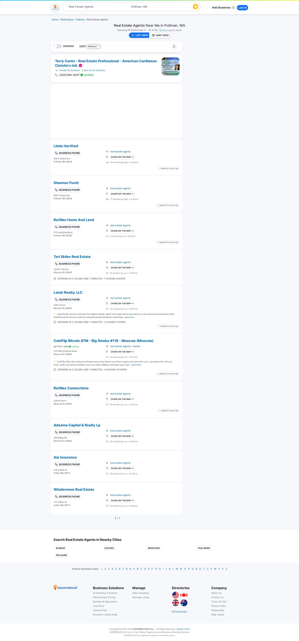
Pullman (204, 548)
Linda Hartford (66, 146)
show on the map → (122, 157)
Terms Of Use (218, 601)
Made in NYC (183, 629)
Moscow (154, 548)
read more (129, 317)
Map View (162, 35)
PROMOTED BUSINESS (70, 70)
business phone (69, 153)
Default (93, 46)
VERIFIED (68, 46)
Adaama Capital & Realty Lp (77, 425)
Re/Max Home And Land (74, 220)
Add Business (221, 7)
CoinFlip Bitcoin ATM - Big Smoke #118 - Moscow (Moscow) (103, 341)
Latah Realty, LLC (68, 292)
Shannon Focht (66, 183)
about (172, 30)
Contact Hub (100, 610)
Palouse (61, 555)
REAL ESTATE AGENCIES (94, 70)
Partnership (217, 610)
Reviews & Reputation (105, 601)
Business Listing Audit (105, 614)
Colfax (109, 548)
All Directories (179, 611)
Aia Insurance (65, 457)
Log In (242, 7)
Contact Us (217, 597)
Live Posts (98, 606)
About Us (216, 593)
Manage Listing (140, 597)
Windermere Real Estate (74, 489)
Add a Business (140, 593)
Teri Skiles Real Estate (72, 257)
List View (142, 35)
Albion (60, 548)
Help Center (218, 614)
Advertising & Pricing (104, 597)
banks (136, 346)
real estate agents (120, 151)
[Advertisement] (214, 65)
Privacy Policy (218, 606)
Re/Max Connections (71, 388)
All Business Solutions (105, 593)
